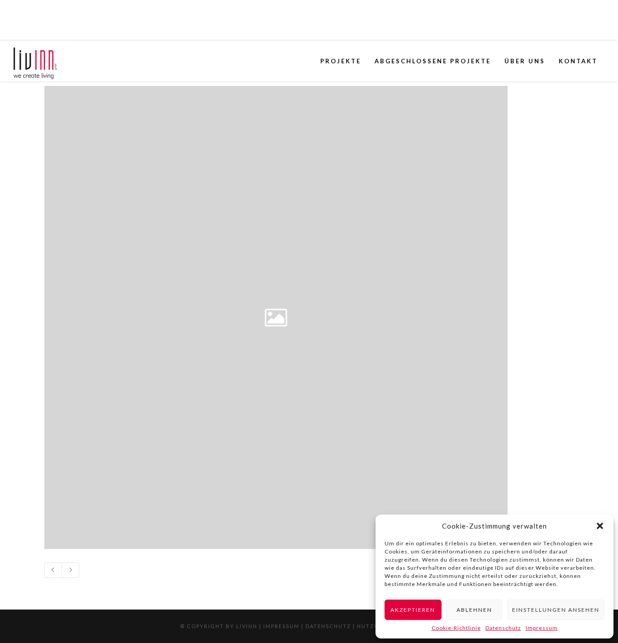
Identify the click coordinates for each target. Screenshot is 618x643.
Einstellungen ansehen (555, 609)
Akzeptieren (412, 609)
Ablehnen (474, 609)
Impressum (542, 627)
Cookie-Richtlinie (456, 627)
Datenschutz (503, 627)
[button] (599, 525)
